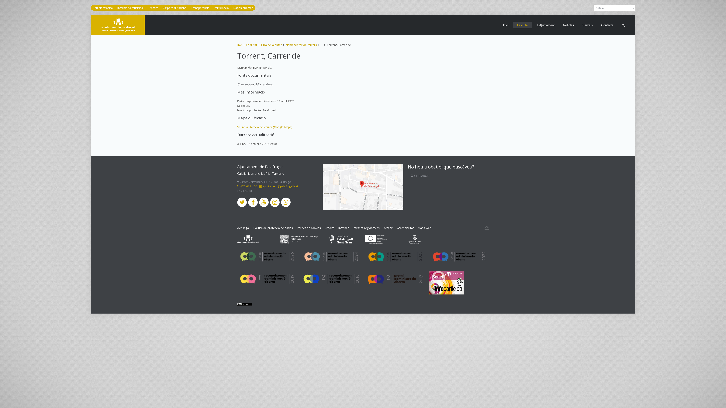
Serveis (588, 25)
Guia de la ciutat (271, 45)
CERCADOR (421, 176)
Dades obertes (243, 8)
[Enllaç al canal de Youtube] (264, 202)
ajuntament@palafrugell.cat (280, 186)
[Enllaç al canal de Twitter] (242, 202)
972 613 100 (248, 186)
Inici (506, 25)
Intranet (343, 228)
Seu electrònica (103, 8)
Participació (221, 8)
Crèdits (329, 228)
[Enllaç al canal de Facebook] (253, 202)
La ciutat (522, 25)
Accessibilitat (405, 228)
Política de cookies (309, 228)
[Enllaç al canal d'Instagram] (275, 202)
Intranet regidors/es (366, 228)
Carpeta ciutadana (174, 8)
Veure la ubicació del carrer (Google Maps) (264, 127)
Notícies (568, 25)
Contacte (607, 25)
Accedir (388, 228)
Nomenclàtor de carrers (301, 45)
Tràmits (153, 8)
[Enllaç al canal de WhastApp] (286, 202)
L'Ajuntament (546, 25)
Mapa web (424, 228)
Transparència (200, 8)
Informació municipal (130, 8)
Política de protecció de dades (273, 228)
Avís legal (243, 228)
